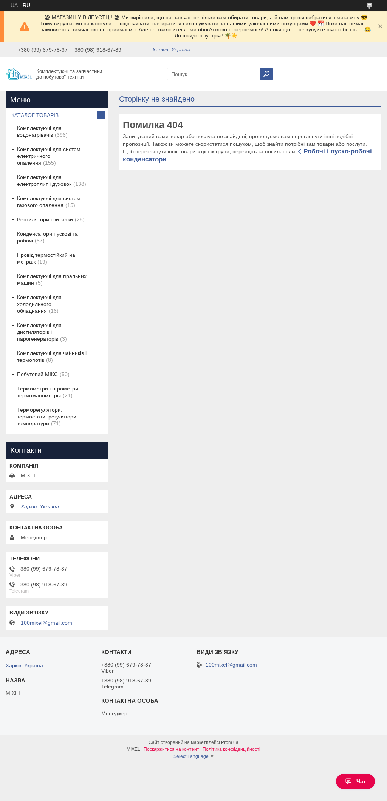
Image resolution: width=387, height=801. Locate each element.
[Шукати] (266, 74)
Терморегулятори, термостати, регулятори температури (46, 416)
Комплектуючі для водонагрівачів (39, 131)
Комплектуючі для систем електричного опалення (48, 156)
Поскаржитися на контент (171, 749)
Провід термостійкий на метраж (46, 258)
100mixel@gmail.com (46, 623)
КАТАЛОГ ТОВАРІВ (35, 115)
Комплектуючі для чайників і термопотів (52, 356)
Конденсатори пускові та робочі (47, 237)
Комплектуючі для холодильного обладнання (39, 304)
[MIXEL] (19, 74)
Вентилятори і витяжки (45, 219)
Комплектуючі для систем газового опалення (48, 201)
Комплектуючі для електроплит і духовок (44, 180)
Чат (361, 781)
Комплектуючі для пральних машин (52, 279)
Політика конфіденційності (231, 749)
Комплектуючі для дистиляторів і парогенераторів (39, 332)
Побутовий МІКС (37, 374)
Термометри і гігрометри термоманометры (47, 392)
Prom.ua (229, 742)
